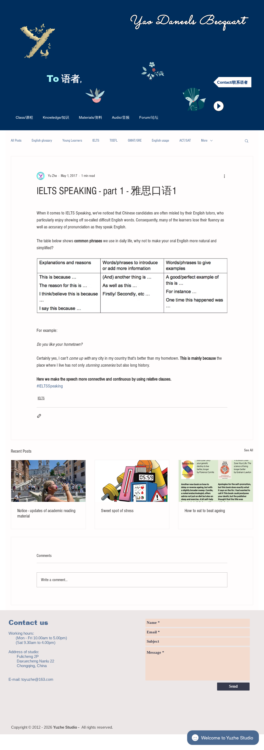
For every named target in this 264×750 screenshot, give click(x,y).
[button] (246, 141)
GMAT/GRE (135, 141)
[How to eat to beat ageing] (215, 481)
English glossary (42, 141)
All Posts (16, 141)
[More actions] (224, 176)
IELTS (95, 141)
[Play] (219, 106)
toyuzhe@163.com (37, 679)
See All (248, 450)
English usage (160, 141)
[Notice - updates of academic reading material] (48, 481)
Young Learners (72, 141)
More (204, 141)
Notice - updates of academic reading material (46, 513)
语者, (72, 79)
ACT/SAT (185, 141)
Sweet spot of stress (117, 510)
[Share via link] (39, 415)
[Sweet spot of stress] (132, 481)
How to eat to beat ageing (205, 510)
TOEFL (114, 141)
